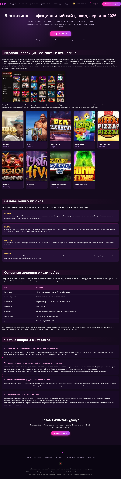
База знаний (22, 4)
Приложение (33, 4)
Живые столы (81, 4)
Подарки (13, 4)
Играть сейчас (60, 33)
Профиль (95, 4)
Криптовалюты (45, 4)
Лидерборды (57, 4)
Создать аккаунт (111, 4)
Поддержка (69, 4)
